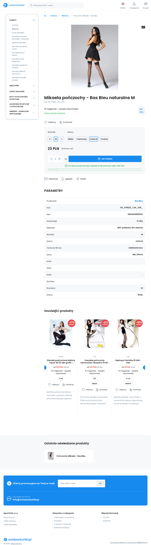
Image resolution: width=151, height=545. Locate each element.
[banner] (13, 5)
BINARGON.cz (142, 542)
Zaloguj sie (100, 483)
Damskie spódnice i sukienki (20, 66)
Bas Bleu (141, 110)
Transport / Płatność (62, 524)
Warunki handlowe (61, 527)
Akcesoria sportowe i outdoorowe (19, 105)
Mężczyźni (14, 85)
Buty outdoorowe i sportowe (19, 98)
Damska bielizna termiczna (18, 72)
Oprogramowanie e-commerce (123, 542)
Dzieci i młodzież (17, 91)
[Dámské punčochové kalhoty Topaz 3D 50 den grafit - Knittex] (61, 333)
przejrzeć (107, 521)
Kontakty (58, 521)
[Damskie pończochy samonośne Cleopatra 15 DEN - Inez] (94, 333)
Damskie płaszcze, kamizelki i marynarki (20, 37)
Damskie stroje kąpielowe (18, 60)
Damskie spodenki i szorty (20, 47)
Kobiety (54, 16)
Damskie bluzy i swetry (18, 54)
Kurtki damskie (18, 33)
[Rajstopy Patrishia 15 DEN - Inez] (128, 333)
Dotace (106, 517)
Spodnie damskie (19, 43)
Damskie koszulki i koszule (19, 78)
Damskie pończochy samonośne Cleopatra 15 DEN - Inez (94, 361)
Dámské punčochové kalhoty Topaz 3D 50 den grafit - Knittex (61, 361)
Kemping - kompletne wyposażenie (19, 112)
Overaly (15, 25)
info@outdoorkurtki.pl (26, 499)
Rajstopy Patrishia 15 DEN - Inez (128, 361)
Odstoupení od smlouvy (64, 517)
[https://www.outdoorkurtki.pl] (45, 16)
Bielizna (65, 16)
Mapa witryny (16, 543)
